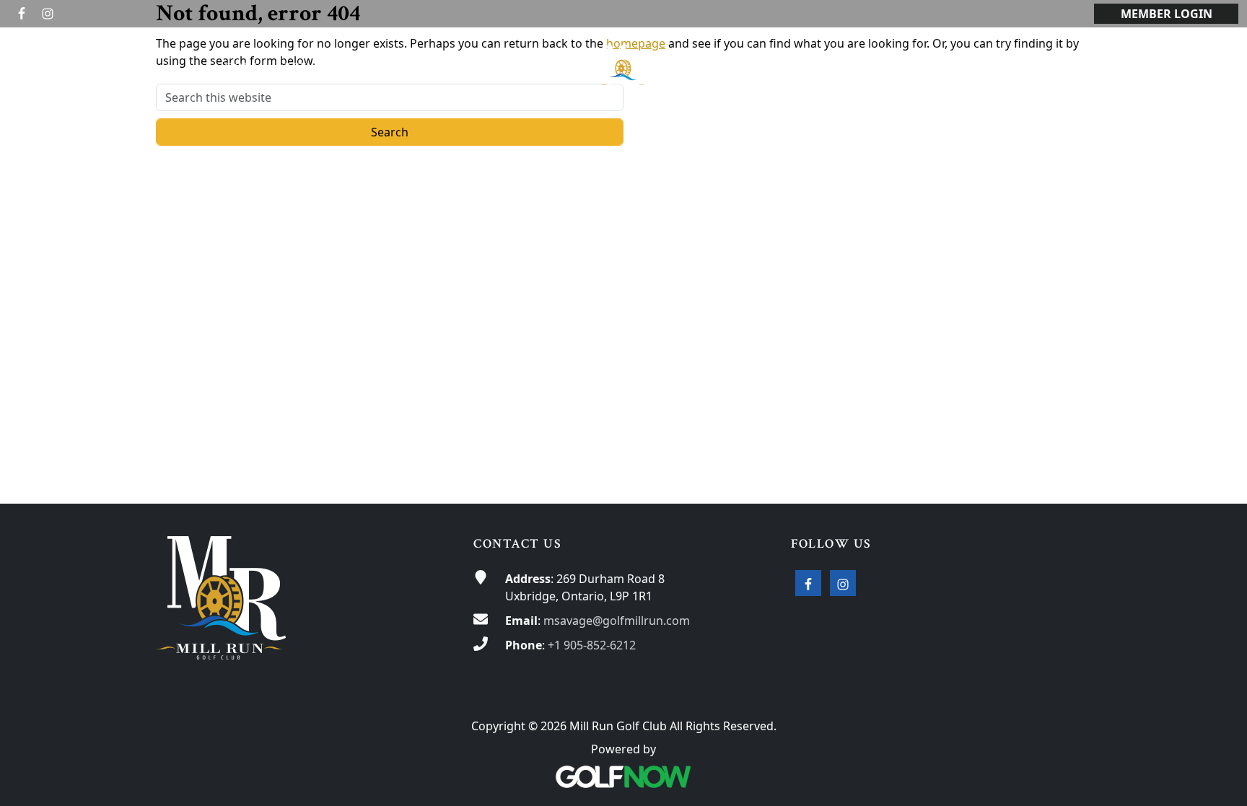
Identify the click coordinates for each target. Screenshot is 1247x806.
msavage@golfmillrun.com (616, 620)
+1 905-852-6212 (592, 645)
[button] (245, 67)
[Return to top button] (1219, 476)
